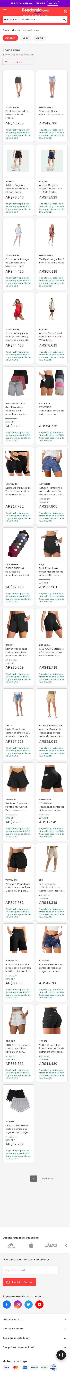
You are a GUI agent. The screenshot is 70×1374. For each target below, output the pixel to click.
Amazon (10, 37)
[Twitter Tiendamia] (28, 1304)
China (39, 37)
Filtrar (20, 62)
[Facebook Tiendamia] (7, 1304)
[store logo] (35, 15)
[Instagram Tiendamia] (18, 1304)
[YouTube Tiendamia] (39, 1304)
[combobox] (43, 19)
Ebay (26, 37)
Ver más (53, 3)
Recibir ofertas (22, 1282)
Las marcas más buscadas (21, 1237)
